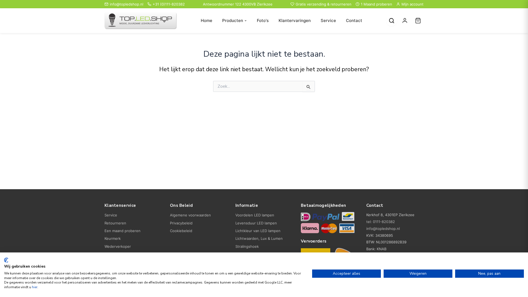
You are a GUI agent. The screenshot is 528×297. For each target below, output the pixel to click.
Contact (354, 20)
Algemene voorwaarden (190, 215)
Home (206, 20)
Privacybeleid (181, 223)
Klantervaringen (295, 20)
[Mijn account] (404, 20)
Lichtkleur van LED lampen (257, 231)
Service (328, 20)
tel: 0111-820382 (380, 221)
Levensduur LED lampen (256, 223)
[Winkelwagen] (418, 20)
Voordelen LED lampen (254, 215)
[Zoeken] (391, 20)
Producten (232, 20)
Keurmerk (113, 238)
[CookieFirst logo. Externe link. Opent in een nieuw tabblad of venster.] (6, 260)
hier (34, 287)
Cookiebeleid (181, 231)
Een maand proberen (123, 231)
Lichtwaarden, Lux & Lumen (259, 238)
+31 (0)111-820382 (169, 4)
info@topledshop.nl (126, 4)
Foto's (263, 20)
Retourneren (115, 223)
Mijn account (413, 4)
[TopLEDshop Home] (141, 21)
